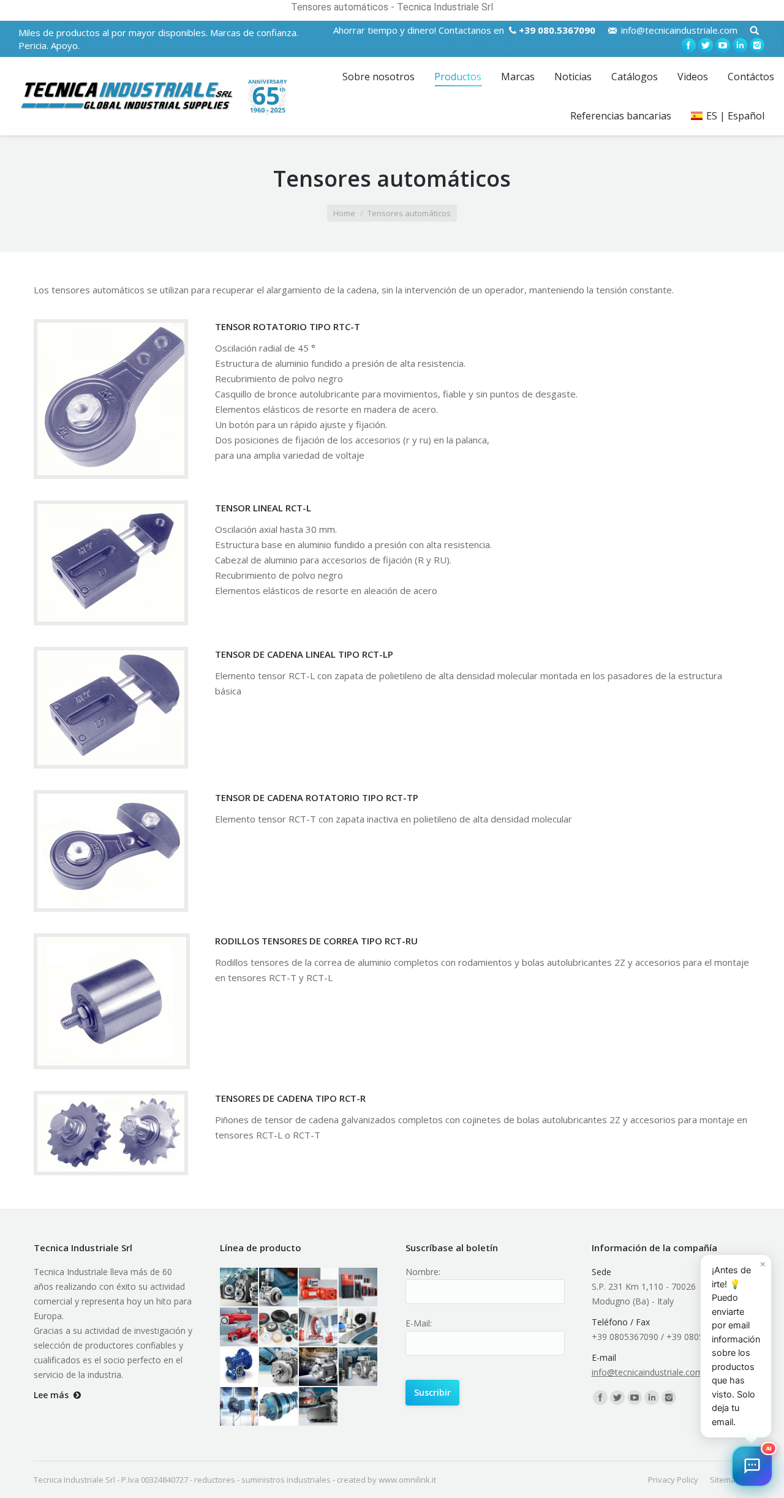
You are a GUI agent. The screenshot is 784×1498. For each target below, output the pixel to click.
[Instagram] (757, 45)
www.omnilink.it (407, 1479)
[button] (752, 1466)
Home (344, 213)
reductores (214, 1479)
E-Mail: (418, 1323)
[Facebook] (688, 45)
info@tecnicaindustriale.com (679, 30)
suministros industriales (286, 1479)
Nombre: (422, 1272)
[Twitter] (705, 45)
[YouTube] (722, 45)
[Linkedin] (740, 45)
